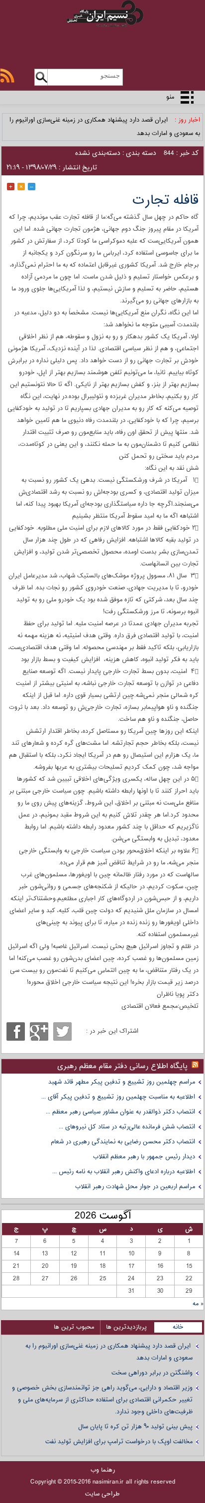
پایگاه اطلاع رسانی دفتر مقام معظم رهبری (122, 1066)
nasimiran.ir (108, 1482)
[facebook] (15, 1031)
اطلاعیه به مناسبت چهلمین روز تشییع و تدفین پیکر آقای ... (118, 1097)
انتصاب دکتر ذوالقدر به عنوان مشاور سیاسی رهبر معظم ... (120, 1112)
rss (7, 75)
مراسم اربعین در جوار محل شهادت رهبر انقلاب (135, 1187)
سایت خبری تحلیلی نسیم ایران (102, 26)
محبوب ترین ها (74, 1327)
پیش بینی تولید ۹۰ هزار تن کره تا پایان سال (135, 1427)
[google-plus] (39, 1031)
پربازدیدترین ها (126, 1327)
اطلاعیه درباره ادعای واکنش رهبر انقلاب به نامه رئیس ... (123, 1172)
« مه (198, 1304)
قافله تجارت (165, 200)
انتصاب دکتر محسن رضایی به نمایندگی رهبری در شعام (123, 1142)
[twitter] (62, 1031)
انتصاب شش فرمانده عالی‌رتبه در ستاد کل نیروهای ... (127, 1127)
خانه (178, 1327)
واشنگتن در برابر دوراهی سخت (152, 1373)
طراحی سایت (102, 1494)
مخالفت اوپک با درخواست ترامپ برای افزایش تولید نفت (119, 1442)
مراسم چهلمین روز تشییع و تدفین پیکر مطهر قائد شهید (121, 1082)
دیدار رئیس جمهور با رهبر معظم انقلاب (144, 1157)
